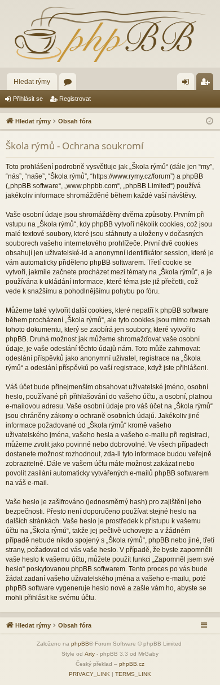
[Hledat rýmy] (110, 34)
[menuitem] (89, 674)
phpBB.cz (131, 664)
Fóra (70, 84)
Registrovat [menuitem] (207, 84)
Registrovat (75, 98)
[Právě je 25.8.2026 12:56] (209, 121)
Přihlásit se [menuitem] (188, 84)
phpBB (80, 643)
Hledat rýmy (32, 82)
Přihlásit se (28, 98)
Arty (90, 654)
